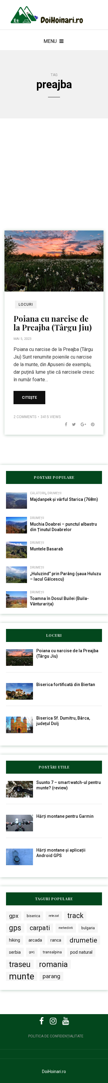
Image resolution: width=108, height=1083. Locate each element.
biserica (33, 916)
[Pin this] (90, 424)
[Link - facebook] (41, 1021)
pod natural (81, 952)
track (75, 916)
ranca (55, 940)
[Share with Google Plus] (81, 424)
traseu (20, 964)
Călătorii (38, 493)
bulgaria (88, 928)
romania (53, 964)
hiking (14, 940)
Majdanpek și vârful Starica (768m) (64, 499)
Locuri (26, 304)
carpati (40, 928)
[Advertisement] (54, 182)
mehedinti (65, 928)
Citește (29, 397)
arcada (35, 940)
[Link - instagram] (53, 1021)
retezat (54, 916)
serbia (15, 952)
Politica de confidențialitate (55, 1036)
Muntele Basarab (46, 548)
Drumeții (54, 493)
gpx (13, 915)
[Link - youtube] (65, 1021)
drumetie (83, 940)
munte (21, 976)
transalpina (52, 952)
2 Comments (25, 417)
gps (15, 927)
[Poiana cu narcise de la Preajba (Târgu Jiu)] (54, 260)
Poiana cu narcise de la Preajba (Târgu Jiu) (53, 323)
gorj (31, 952)
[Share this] (63, 424)
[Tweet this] (71, 424)
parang (51, 976)
